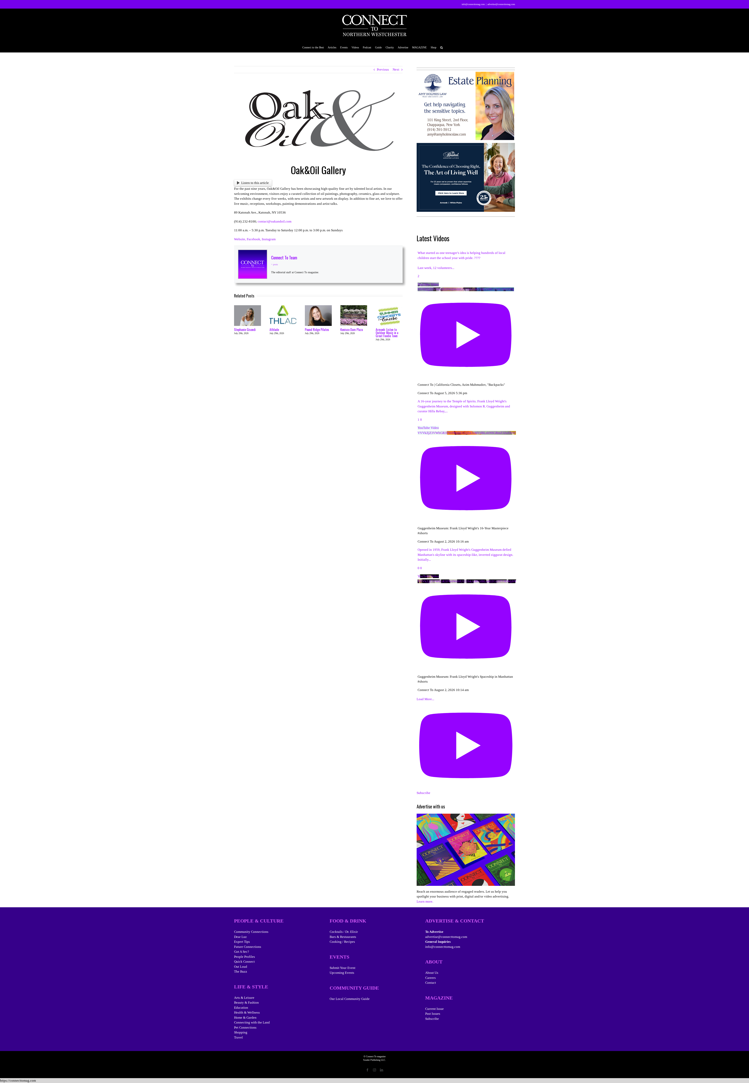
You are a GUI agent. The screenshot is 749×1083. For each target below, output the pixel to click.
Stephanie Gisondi (245, 329)
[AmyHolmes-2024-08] (465, 74)
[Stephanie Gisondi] (247, 307)
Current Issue (434, 1009)
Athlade (274, 329)
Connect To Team (284, 257)
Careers (430, 978)
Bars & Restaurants (343, 937)
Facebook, (254, 239)
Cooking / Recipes (342, 942)
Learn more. (425, 901)
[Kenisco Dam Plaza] (353, 307)
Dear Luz (240, 937)
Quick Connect (244, 961)
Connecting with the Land (252, 1022)
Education (241, 1007)
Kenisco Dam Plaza (351, 329)
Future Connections (247, 947)
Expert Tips (242, 942)
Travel (238, 1037)
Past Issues (432, 1014)
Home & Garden (245, 1017)
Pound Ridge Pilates (317, 329)
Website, (240, 239)
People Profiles (244, 957)
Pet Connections (245, 1027)
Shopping (240, 1032)
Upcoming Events (342, 973)
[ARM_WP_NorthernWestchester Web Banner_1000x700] (466, 145)
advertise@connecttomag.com (501, 4)
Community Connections (251, 932)
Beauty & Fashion (246, 1002)
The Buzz (240, 971)
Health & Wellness (247, 1012)
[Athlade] (283, 307)
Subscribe (432, 1019)
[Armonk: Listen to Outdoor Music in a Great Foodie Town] (389, 307)
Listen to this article (255, 183)
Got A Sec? (241, 952)
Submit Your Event (342, 968)
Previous (383, 69)
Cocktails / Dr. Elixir (344, 932)
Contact (430, 983)
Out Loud (240, 967)
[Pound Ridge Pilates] (318, 307)
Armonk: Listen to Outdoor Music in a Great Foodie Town (387, 332)
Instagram (269, 239)
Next (396, 69)
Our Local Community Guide (350, 999)
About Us (431, 973)
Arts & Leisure (244, 998)
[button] (441, 47)
